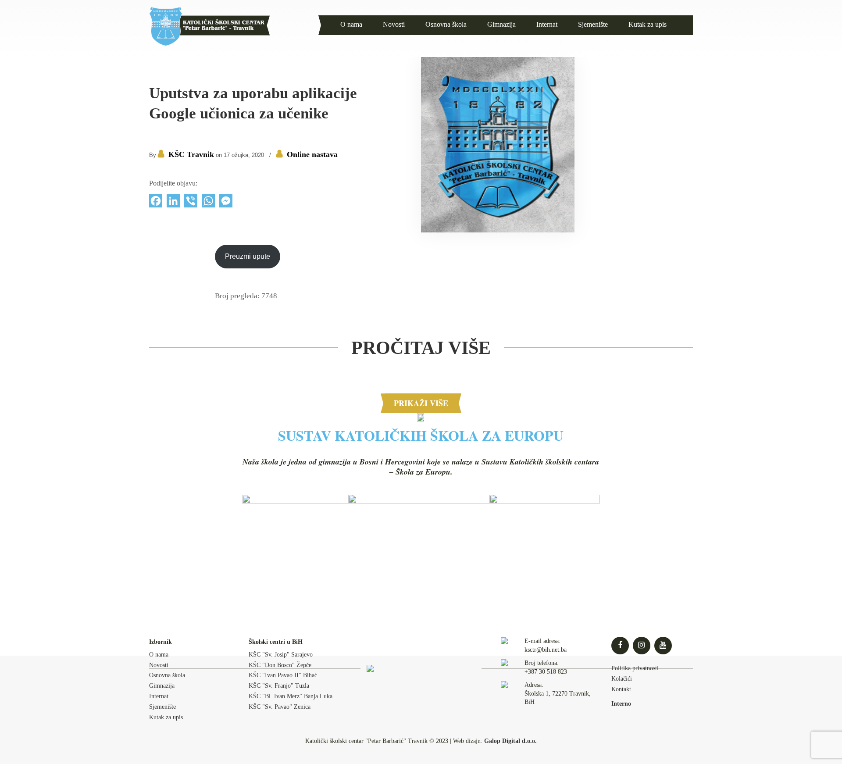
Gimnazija (162, 685)
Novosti (158, 665)
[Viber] (190, 203)
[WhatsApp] (208, 203)
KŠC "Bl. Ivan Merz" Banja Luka (290, 696)
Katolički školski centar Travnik (209, 26)
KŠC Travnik (191, 154)
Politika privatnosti (635, 668)
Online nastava (312, 154)
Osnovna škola (167, 675)
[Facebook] (155, 203)
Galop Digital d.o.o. (510, 741)
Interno (621, 703)
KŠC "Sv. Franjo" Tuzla (279, 685)
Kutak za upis (166, 717)
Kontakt (621, 689)
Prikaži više (421, 403)
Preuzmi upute (247, 256)
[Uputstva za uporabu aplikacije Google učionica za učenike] (497, 230)
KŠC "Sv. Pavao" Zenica (279, 706)
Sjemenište (162, 706)
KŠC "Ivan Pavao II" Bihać (283, 675)
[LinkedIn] (173, 203)
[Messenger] (225, 203)
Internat (158, 696)
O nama (158, 654)
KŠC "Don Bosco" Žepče (280, 665)
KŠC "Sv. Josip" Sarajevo (281, 654)
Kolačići (621, 678)
